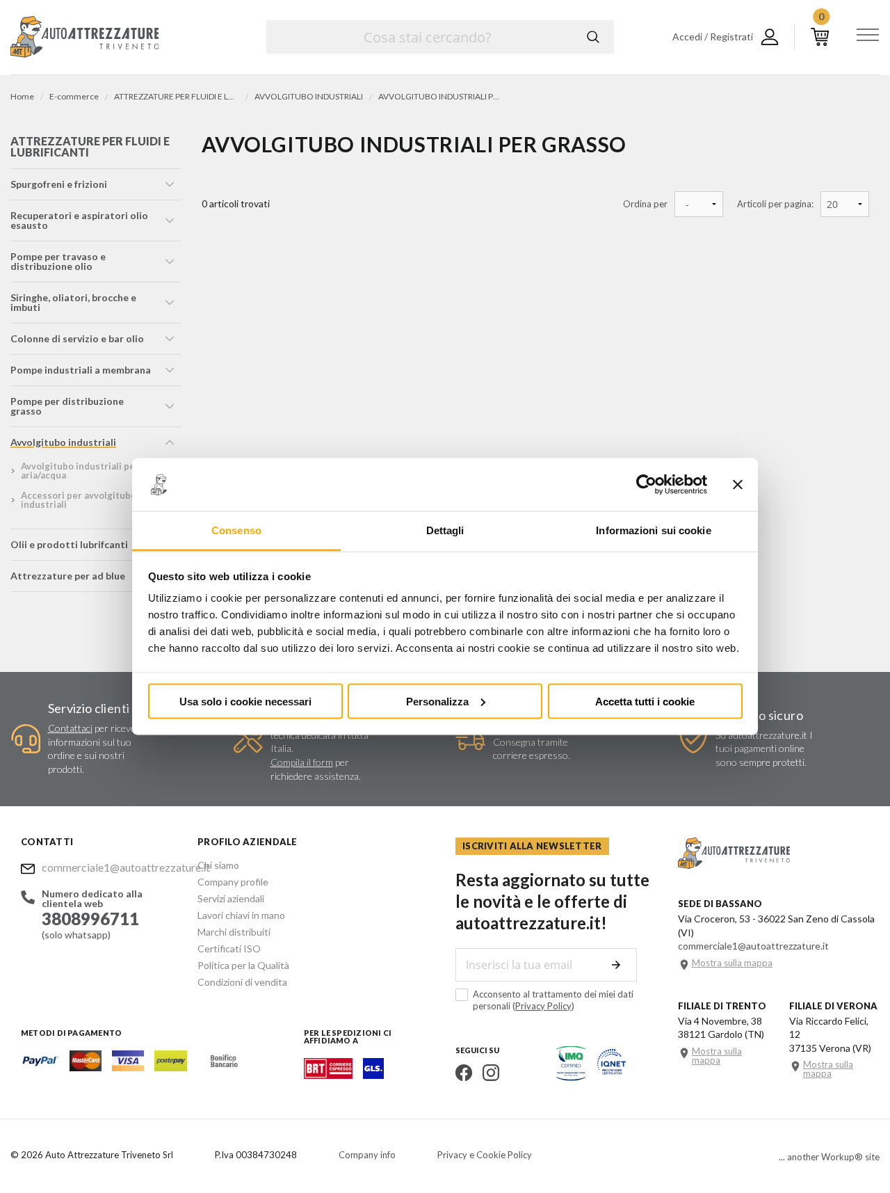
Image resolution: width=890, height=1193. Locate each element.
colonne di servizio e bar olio (77, 338)
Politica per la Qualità (243, 965)
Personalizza (437, 701)
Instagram (491, 1072)
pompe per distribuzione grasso (67, 406)
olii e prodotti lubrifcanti (69, 544)
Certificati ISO (229, 948)
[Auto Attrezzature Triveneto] (84, 37)
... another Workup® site (829, 1157)
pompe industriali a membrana (80, 370)
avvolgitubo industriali (63, 442)
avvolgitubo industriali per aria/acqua (80, 471)
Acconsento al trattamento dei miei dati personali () (553, 999)
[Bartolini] (328, 1074)
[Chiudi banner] (738, 485)
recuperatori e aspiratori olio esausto (79, 220)
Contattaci (70, 728)
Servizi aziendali (230, 898)
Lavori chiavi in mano (241, 915)
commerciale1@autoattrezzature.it (109, 867)
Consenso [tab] (236, 530)
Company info (367, 1154)
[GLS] (373, 1074)
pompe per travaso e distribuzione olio (58, 261)
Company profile (232, 882)
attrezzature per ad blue (67, 576)
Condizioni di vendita (242, 982)
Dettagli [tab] (445, 530)
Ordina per (645, 204)
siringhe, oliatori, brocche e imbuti (73, 302)
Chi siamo (218, 865)
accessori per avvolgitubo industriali (78, 500)
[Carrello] (820, 37)
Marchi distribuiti (233, 932)
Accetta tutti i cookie (645, 701)
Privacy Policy (543, 1005)
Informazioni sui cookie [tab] (653, 530)
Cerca (593, 37)
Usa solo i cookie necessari (245, 701)
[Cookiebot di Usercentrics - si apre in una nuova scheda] (646, 484)
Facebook (463, 1072)
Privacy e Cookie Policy (484, 1154)
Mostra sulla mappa (732, 963)
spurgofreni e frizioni (58, 184)
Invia (616, 965)
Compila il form (301, 762)
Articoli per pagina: (775, 204)
